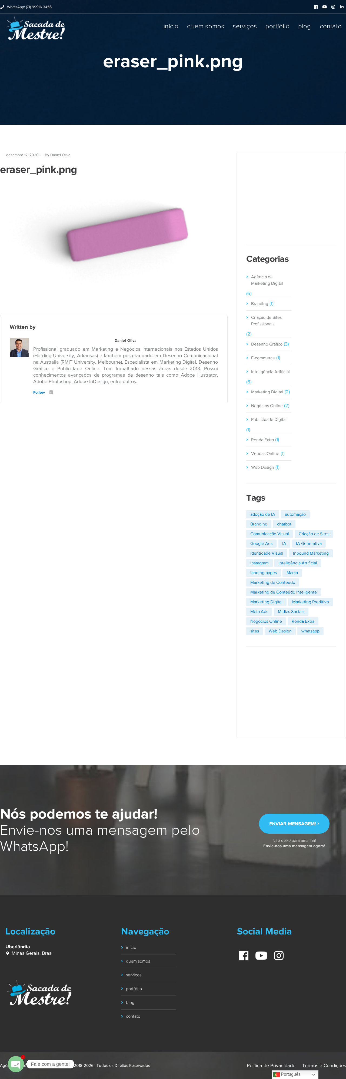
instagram (259, 563)
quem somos (138, 961)
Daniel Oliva (60, 155)
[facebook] (241, 953)
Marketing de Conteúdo (272, 582)
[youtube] (259, 953)
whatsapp (310, 631)
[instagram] (276, 953)
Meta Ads (259, 611)
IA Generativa (309, 543)
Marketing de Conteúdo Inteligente (283, 592)
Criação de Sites (314, 533)
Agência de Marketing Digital (267, 280)
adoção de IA (262, 514)
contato (133, 1016)
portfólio (134, 988)
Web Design (262, 467)
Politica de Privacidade (271, 1065)
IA (284, 543)
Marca (292, 572)
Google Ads (261, 543)
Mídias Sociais (291, 611)
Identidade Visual (266, 553)
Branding (259, 303)
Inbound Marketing (311, 553)
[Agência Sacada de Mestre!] (35, 28)
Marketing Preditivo (310, 601)
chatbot (284, 524)
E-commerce (263, 358)
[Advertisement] (291, 197)
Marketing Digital (267, 392)
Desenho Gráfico (266, 344)
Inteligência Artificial (270, 371)
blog (130, 1002)
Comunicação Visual (269, 533)
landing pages (263, 572)
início (131, 947)
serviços (133, 975)
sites (254, 631)
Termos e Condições (324, 1065)
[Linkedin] (51, 392)
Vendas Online (265, 453)
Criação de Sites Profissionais (266, 320)
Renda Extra (262, 439)
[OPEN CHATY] (16, 1064)
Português (290, 1074)
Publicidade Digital (269, 419)
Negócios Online (267, 405)
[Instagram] (59, 392)
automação (295, 514)
